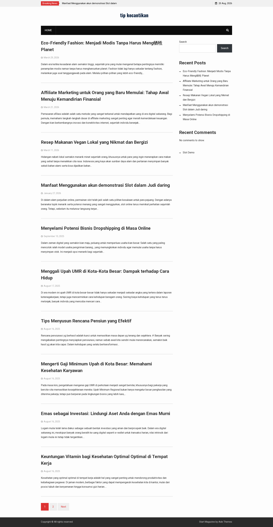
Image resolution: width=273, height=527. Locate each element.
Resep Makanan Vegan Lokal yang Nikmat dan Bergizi (94, 142)
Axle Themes (225, 521)
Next (63, 506)
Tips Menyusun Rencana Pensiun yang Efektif (86, 321)
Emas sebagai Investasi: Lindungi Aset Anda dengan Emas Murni (105, 413)
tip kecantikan (134, 15)
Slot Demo (188, 152)
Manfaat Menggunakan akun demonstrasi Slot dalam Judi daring (105, 185)
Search (183, 41)
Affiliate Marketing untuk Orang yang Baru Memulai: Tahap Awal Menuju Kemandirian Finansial (206, 85)
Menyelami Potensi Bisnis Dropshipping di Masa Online (96, 228)
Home (48, 30)
